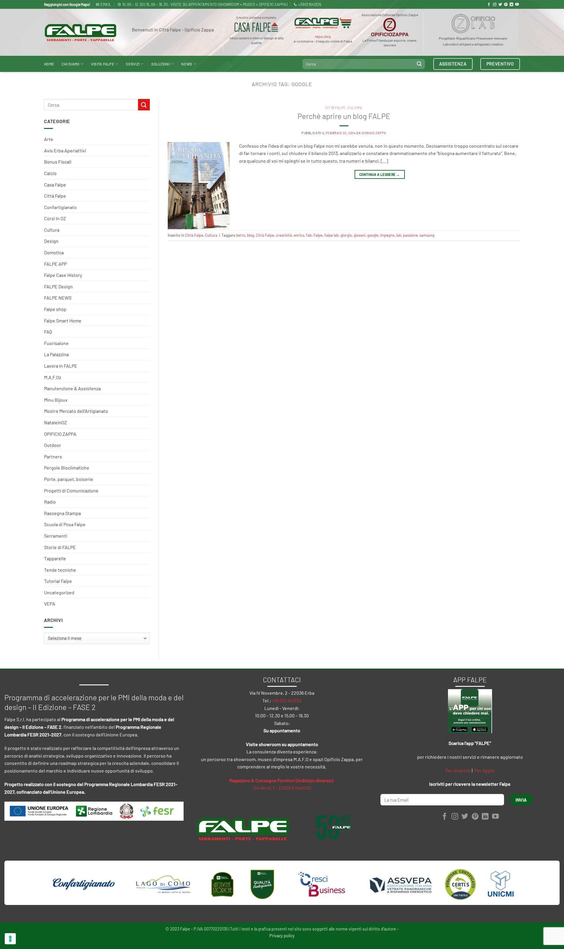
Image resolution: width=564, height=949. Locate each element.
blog (250, 235)
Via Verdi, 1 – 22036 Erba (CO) (282, 787)
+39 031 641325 (286, 700)
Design (51, 241)
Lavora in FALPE (60, 366)
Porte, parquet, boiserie (68, 479)
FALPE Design (58, 286)
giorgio (346, 235)
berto (240, 235)
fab (309, 235)
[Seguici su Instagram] (494, 5)
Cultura (51, 230)
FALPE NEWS (57, 297)
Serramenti (55, 536)
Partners (53, 456)
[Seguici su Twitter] (500, 5)
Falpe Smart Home (62, 320)
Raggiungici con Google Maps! (67, 4)
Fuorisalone (56, 343)
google (372, 235)
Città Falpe (55, 195)
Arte (48, 139)
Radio (50, 501)
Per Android (458, 770)
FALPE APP (55, 264)
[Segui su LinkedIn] (511, 5)
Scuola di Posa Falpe (64, 524)
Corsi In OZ (55, 218)
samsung (426, 235)
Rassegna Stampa (62, 513)
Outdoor (52, 445)
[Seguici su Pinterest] (506, 5)
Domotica (54, 252)
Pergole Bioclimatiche (66, 467)
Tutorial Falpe (58, 581)
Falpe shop (55, 309)
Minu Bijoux (56, 400)
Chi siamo (70, 64)
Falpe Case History (63, 275)
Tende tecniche (60, 570)
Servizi (133, 64)
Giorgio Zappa (374, 133)
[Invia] (419, 64)
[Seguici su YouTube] (517, 5)
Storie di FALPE (60, 547)
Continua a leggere (379, 174)
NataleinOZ (55, 422)
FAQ (48, 331)
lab (398, 235)
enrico (299, 235)
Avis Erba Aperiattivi (65, 150)
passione (410, 235)
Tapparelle (55, 558)
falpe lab (331, 235)
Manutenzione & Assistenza (72, 388)
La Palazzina (56, 354)
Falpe (318, 235)
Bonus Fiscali (57, 161)
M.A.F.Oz (52, 377)
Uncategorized (59, 592)
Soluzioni (160, 64)
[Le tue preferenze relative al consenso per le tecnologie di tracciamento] (10, 938)
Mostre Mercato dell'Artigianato (76, 411)
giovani (359, 235)
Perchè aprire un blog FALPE (344, 115)
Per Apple (484, 770)
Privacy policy (282, 935)
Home (49, 64)
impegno (387, 235)
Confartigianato (60, 207)
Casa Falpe (55, 184)
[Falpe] (80, 32)
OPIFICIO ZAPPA (60, 434)
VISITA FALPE (102, 64)
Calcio (50, 173)
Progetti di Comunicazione (71, 490)
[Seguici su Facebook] (489, 5)
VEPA (49, 603)
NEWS (186, 64)
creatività (284, 235)
